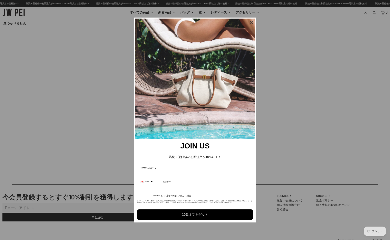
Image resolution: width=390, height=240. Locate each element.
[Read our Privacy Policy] (251, 202)
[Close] (251, 22)
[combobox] (146, 181)
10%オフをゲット (195, 214)
